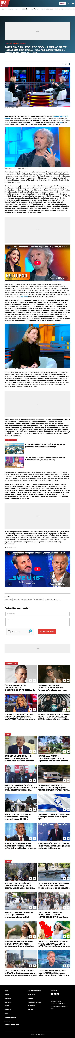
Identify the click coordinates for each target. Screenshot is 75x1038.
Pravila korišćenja (34, 990)
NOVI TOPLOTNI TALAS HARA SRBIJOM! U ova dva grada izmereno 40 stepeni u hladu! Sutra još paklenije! (19, 943)
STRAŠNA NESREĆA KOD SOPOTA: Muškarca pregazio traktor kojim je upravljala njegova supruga (54, 787)
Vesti (7, 734)
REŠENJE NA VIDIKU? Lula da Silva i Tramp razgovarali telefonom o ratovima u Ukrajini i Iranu (20, 758)
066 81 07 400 (57, 1001)
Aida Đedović (38, 600)
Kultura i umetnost (12, 43)
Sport (7, 1006)
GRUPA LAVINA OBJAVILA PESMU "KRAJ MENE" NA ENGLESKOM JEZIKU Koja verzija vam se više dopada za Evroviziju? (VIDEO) (54, 716)
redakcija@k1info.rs (59, 1003)
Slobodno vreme (10, 1017)
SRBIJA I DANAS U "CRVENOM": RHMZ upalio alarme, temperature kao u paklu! (19, 914)
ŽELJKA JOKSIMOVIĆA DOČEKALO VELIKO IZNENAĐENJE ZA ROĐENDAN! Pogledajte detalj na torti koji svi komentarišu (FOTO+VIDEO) (20, 687)
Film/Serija (35, 9)
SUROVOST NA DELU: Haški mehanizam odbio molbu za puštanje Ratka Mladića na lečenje (20, 845)
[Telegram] (69, 64)
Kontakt (31, 1009)
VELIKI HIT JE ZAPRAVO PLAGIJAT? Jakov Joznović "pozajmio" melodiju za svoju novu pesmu (51, 687)
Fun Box (7, 1021)
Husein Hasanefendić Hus (53, 600)
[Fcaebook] (62, 64)
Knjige (11, 9)
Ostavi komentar (47, 631)
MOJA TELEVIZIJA (47, 9)
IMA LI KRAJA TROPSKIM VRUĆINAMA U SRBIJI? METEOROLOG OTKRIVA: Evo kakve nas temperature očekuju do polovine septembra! (53, 914)
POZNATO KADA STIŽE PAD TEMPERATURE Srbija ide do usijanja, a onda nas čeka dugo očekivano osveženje (19, 885)
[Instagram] (55, 994)
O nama (30, 998)
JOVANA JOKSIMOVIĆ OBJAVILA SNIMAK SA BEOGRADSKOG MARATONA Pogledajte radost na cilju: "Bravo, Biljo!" (20, 716)
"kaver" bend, (23, 296)
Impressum (31, 994)
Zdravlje (8, 998)
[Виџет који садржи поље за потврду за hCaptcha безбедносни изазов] (20, 631)
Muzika (3, 9)
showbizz (16, 600)
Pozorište (25, 9)
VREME (8, 861)
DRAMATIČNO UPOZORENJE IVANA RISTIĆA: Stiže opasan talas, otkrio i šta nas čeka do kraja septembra (54, 973)
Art (17, 9)
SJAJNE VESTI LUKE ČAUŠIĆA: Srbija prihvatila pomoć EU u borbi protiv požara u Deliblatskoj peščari (21, 787)
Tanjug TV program (34, 1002)
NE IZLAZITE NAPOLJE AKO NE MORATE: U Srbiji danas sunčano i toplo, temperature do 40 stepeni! (20, 973)
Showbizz (8, 1009)
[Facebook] (18, 452)
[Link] (66, 64)
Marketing (31, 1006)
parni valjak (8, 600)
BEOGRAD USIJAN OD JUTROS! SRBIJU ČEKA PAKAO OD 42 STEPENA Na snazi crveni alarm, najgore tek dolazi (53, 943)
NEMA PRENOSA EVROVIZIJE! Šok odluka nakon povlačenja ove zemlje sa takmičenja (45, 445)
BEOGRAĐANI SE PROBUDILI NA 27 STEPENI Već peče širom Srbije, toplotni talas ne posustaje (54, 885)
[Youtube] (58, 994)
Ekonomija (8, 1002)
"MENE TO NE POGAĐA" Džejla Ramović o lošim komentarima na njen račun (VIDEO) (45, 459)
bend (61, 122)
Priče (6, 1013)
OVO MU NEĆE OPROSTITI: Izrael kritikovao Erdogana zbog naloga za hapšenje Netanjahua (54, 845)
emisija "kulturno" (26, 600)
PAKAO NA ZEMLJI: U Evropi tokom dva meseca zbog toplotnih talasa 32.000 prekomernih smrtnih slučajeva (19, 816)
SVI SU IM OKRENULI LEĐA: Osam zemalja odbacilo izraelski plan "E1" (54, 816)
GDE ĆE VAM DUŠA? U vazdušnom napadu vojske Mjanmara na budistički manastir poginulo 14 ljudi (53, 758)
